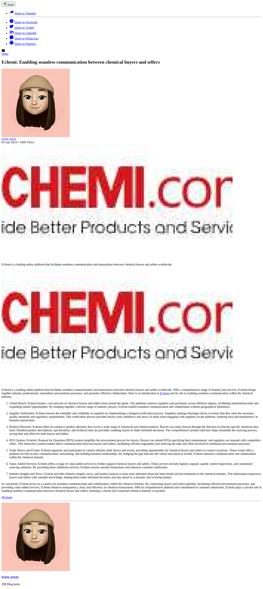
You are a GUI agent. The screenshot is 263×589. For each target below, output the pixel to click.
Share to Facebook (25, 22)
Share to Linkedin (25, 33)
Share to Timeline (25, 13)
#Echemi (7, 497)
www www (9, 138)
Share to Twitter (24, 27)
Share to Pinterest (25, 44)
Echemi (164, 393)
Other (5, 54)
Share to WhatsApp (26, 38)
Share (10, 4)
